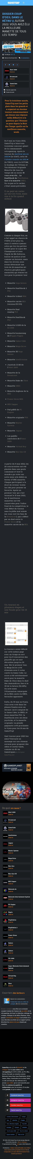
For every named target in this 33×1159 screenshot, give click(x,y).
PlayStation (23, 178)
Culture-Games (14, 1148)
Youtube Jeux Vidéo (24, 1148)
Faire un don (21, 1134)
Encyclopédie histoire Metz (20, 1150)
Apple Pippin (17, 336)
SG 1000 (10, 328)
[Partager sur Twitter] (9, 64)
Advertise (14, 1120)
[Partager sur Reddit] (13, 64)
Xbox (25, 380)
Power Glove (13, 399)
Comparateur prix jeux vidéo (11, 1151)
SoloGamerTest (24, 1151)
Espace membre (11, 1134)
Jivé (12, 54)
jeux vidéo (10, 1083)
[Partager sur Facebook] (5, 64)
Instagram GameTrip (17, 1100)
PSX (16, 312)
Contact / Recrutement (12, 1116)
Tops (8, 1120)
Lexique (24, 1116)
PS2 (9, 291)
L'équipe (23, 1120)
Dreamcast (12, 375)
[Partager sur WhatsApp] (17, 64)
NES (24, 301)
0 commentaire (25, 58)
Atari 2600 (13, 367)
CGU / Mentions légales (13, 1124)
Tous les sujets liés (11, 90)
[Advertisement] (16, 776)
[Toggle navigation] (23, 2)
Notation (24, 1127)
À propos (17, 1127)
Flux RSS (24, 1124)
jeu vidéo (24, 1011)
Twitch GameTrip (16, 1110)
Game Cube (21, 341)
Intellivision (21, 359)
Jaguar (19, 430)
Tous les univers (24, 1131)
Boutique (9, 1127)
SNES (23, 180)
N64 (24, 296)
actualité (20, 1067)
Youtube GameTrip (17, 1105)
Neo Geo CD (21, 452)
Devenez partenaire (16, 1153)
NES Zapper (12, 404)
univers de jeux (14, 1022)
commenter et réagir (12, 1018)
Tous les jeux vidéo (11, 1131)
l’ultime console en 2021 (15, 159)
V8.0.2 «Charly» (22, 1142)
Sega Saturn (21, 283)
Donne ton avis (10, 92)
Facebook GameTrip (17, 1095)
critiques (5, 1070)
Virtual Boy (21, 446)
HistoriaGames (8, 1150)
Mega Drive (21, 346)
